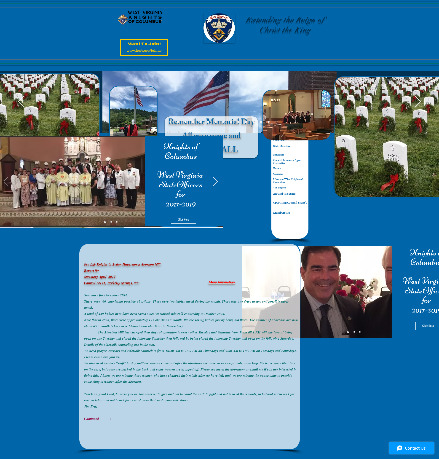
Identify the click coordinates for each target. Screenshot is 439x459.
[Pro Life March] (246, 122)
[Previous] (21, 102)
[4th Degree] (193, 122)
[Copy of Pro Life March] (231, 122)
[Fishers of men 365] (201, 122)
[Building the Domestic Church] (269, 122)
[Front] (170, 122)
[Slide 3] (117, 222)
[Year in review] (223, 122)
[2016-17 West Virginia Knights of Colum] (253, 122)
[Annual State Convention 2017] (208, 122)
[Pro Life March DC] (216, 122)
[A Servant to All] (238, 122)
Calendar (278, 174)
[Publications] (261, 122)
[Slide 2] (111, 222)
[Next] (418, 102)
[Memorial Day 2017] (186, 122)
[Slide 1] (105, 222)
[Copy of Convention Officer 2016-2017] (178, 122)
